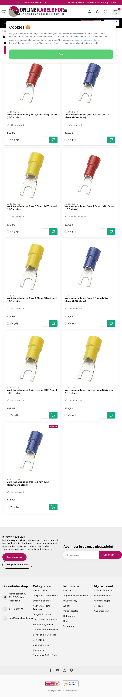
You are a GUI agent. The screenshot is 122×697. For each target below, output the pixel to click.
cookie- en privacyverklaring (86, 40)
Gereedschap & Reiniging (45, 629)
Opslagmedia (39, 650)
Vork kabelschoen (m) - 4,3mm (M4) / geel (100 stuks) (32, 299)
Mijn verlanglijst (102, 600)
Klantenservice (14, 557)
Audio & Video (40, 590)
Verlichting (38, 639)
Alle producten (101, 610)
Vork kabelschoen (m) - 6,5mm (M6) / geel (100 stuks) (32, 208)
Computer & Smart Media (45, 595)
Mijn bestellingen (102, 595)
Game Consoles (41, 644)
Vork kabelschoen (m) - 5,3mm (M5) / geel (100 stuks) (89, 391)
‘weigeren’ (58, 43)
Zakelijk (67, 605)
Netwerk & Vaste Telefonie (41, 607)
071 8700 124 (16, 609)
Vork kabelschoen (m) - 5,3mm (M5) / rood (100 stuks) (32, 116)
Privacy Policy (70, 600)
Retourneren (69, 616)
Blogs (66, 621)
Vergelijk (14, 139)
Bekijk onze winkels (17, 564)
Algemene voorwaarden (75, 595)
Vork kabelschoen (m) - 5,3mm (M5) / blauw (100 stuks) (86, 299)
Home (5, 31)
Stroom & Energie (42, 600)
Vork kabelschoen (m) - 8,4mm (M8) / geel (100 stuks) (32, 391)
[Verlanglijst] (105, 12)
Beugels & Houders (43, 614)
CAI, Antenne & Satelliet (45, 619)
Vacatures (68, 626)
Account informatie (103, 590)
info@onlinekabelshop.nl (38, 549)
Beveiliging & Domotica (44, 634)
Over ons (68, 590)
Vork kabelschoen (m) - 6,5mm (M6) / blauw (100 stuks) (29, 483)
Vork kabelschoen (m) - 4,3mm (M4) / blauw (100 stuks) (86, 116)
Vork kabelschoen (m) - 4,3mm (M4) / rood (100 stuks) (89, 208)
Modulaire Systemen (43, 624)
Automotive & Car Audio (45, 655)
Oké (61, 54)
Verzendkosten (70, 610)
